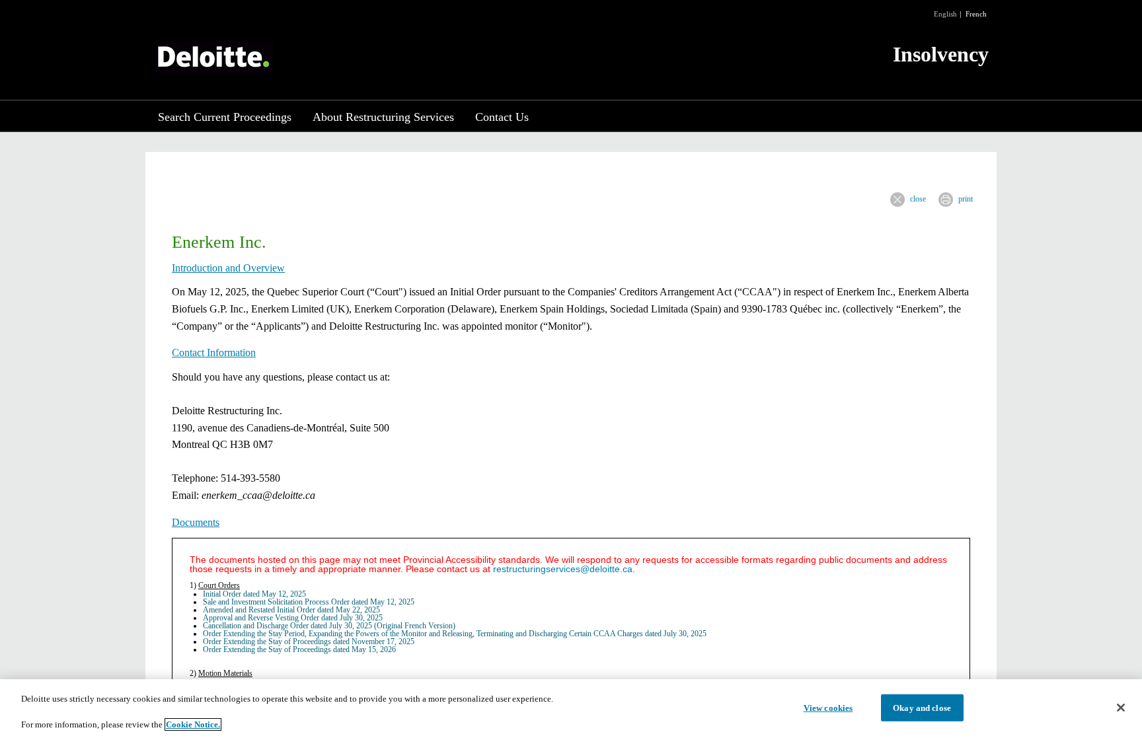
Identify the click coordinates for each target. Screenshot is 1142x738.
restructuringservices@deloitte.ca (562, 569)
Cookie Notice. (193, 724)
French (976, 14)
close (918, 198)
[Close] (1120, 707)
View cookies (828, 707)
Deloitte (213, 58)
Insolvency (941, 54)
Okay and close (922, 707)
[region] (571, 708)
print (965, 198)
